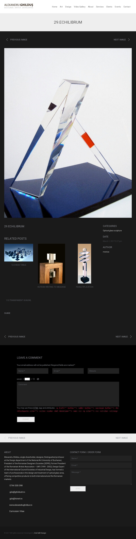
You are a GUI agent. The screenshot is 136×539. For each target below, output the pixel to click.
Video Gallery (79, 7)
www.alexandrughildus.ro (20, 505)
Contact (127, 7)
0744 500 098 (16, 485)
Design (68, 7)
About (91, 7)
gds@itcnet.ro (16, 498)
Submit (25, 419)
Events (118, 7)
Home (54, 7)
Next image (120, 39)
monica (106, 252)
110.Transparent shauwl (18, 300)
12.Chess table (18, 265)
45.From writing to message (51, 287)
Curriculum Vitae (16, 511)
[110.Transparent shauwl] (18, 295)
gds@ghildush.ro (17, 492)
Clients (109, 7)
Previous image (18, 39)
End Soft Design (40, 533)
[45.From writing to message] (51, 263)
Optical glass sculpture (112, 231)
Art (61, 7)
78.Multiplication (84, 287)
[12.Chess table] (18, 252)
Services (100, 7)
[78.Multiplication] (84, 263)
